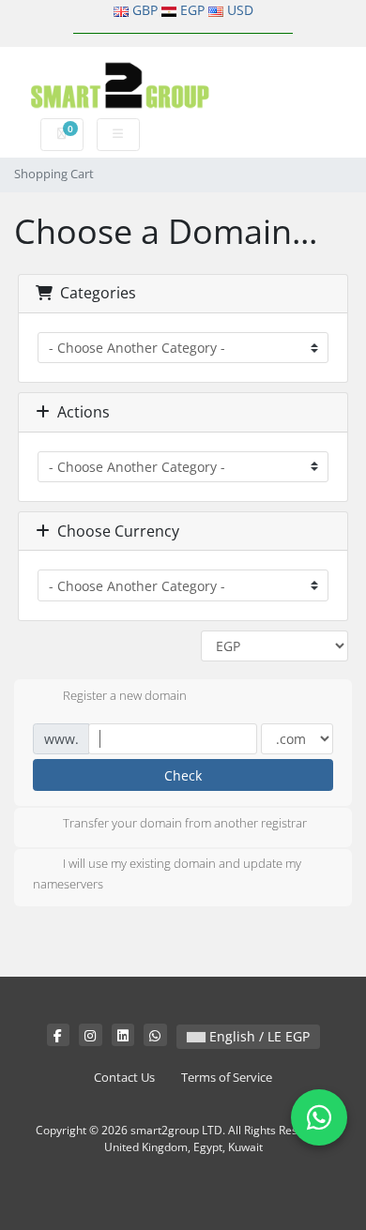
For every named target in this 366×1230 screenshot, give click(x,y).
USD (240, 10)
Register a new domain (125, 695)
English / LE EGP (258, 1036)
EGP (192, 10)
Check (183, 775)
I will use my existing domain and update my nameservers (167, 874)
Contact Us (124, 1078)
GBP (145, 10)
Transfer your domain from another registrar (185, 823)
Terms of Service (226, 1078)
